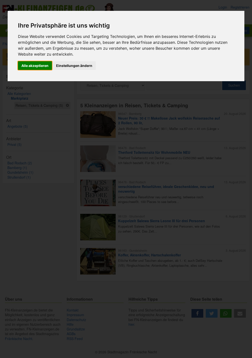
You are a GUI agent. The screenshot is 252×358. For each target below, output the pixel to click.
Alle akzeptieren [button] (34, 65)
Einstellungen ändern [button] (74, 65)
